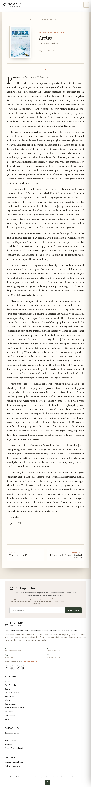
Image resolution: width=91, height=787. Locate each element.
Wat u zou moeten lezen (14, 708)
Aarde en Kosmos (12, 740)
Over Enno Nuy (11, 685)
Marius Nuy (9, 711)
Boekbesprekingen (12, 733)
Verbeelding (9, 696)
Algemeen (9, 744)
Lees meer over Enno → (32, 661)
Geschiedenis (10, 737)
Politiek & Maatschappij (14, 748)
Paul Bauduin (10, 715)
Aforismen (9, 700)
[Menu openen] (86, 5)
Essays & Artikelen (47, 19)
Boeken (8, 689)
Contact (8, 719)
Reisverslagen (10, 704)
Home (32, 19)
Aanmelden (73, 610)
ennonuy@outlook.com (14, 762)
